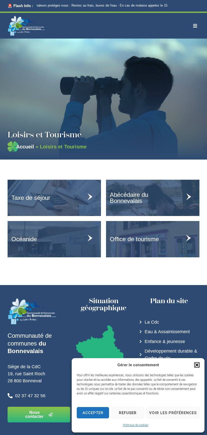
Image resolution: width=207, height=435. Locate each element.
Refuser (128, 413)
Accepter (93, 413)
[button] (196, 364)
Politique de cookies (135, 425)
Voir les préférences (173, 413)
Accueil (25, 146)
